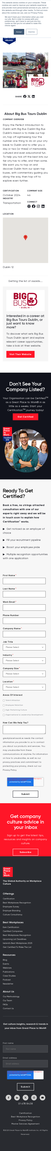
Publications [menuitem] (8, 972)
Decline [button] (31, 32)
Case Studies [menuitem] (9, 976)
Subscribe (25, 852)
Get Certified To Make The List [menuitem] (17, 947)
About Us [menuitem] (8, 991)
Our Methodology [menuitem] (11, 997)
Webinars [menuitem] (7, 968)
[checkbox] (25, 708)
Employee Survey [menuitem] (11, 907)
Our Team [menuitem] (7, 1001)
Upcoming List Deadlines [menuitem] (14, 939)
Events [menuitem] (6, 964)
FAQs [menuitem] (5, 1005)
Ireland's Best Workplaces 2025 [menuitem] (17, 943)
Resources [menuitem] (9, 954)
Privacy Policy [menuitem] (25, 1120)
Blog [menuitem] (5, 960)
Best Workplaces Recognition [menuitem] (17, 903)
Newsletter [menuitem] (8, 984)
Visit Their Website (20, 354)
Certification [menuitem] (9, 899)
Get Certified (25, 416)
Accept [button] (19, 32)
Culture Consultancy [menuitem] (12, 915)
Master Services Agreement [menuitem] (25, 1124)
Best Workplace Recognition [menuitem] (25, 1117)
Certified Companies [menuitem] (13, 931)
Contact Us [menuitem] (8, 1009)
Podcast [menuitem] (7, 980)
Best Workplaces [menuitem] (13, 922)
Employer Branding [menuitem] (11, 911)
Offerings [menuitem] (8, 893)
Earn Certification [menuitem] (11, 927)
